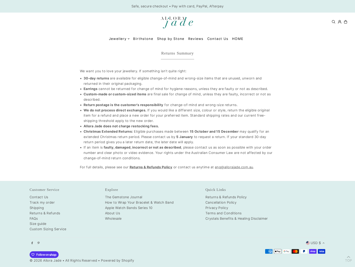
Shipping (37, 208)
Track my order (42, 202)
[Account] (339, 21)
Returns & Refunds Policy (226, 197)
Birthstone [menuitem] (143, 39)
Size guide (38, 224)
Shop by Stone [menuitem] (170, 39)
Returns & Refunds (45, 213)
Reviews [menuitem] (196, 39)
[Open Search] (333, 21)
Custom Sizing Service (48, 229)
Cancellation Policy (221, 202)
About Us (112, 213)
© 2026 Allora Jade (45, 260)
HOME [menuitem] (237, 39)
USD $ (316, 243)
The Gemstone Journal (123, 197)
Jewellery (118, 39)
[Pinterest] (39, 243)
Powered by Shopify (117, 260)
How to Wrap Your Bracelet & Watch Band (139, 202)
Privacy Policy (216, 208)
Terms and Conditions (223, 213)
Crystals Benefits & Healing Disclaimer (236, 218)
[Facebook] (32, 243)
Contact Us (39, 197)
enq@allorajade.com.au (234, 167)
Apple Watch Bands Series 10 (129, 208)
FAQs (34, 218)
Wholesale (113, 218)
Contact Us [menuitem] (217, 39)
